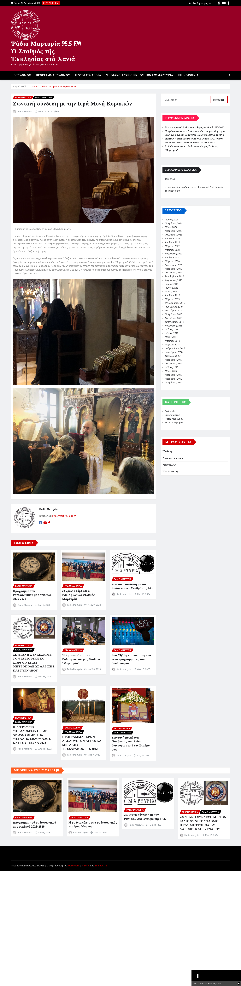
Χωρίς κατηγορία (174, 422)
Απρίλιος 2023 (172, 238)
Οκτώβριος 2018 (173, 318)
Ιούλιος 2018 (171, 329)
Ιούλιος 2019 (171, 284)
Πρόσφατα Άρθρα (88, 75)
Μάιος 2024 (171, 227)
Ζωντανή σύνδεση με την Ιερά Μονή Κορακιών (53, 86)
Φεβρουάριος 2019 (175, 302)
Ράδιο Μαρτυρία (174, 418)
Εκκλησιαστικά (172, 414)
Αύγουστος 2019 (173, 280)
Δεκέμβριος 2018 (174, 310)
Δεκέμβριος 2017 (174, 355)
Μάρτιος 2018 (172, 344)
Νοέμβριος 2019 (173, 268)
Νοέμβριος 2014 (173, 382)
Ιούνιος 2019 (171, 287)
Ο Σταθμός (22, 75)
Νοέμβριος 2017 (173, 359)
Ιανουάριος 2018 (174, 352)
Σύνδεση (167, 451)
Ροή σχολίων (169, 464)
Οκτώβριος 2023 (173, 234)
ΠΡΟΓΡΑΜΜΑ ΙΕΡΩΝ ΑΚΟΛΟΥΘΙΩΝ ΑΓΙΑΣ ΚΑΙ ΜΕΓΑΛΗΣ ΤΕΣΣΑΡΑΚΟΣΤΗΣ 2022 (82, 743)
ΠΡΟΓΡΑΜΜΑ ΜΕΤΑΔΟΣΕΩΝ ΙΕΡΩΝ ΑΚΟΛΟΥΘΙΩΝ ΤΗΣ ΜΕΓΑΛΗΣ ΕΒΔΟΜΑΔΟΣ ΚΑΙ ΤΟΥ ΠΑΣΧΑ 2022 (32, 735)
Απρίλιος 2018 (172, 340)
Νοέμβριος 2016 (173, 374)
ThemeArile (101, 865)
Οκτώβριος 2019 (173, 272)
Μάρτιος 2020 (172, 261)
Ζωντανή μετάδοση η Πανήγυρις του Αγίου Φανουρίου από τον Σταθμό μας (131, 743)
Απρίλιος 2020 (172, 257)
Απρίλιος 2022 (172, 242)
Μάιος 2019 (171, 291)
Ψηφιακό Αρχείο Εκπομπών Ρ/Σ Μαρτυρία (139, 75)
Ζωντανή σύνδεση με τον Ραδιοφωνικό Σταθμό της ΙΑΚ (133, 586)
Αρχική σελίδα (20, 86)
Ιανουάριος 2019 (174, 306)
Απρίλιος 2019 (172, 295)
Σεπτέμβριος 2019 (174, 276)
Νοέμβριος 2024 (173, 223)
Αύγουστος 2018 (173, 325)
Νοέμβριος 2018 (173, 314)
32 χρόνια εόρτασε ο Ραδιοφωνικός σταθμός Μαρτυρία (78, 595)
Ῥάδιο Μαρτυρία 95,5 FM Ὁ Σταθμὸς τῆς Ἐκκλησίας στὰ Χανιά (46, 51)
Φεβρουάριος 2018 (175, 348)
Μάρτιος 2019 (172, 299)
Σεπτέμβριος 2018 (174, 321)
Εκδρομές (170, 411)
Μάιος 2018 (171, 336)
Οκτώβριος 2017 (173, 363)
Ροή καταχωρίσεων (172, 458)
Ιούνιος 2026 (171, 219)
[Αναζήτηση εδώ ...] (229, 74)
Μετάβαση (219, 99)
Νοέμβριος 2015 (173, 378)
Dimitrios (170, 178)
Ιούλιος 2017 (171, 367)
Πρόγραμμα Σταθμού (53, 75)
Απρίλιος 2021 (172, 249)
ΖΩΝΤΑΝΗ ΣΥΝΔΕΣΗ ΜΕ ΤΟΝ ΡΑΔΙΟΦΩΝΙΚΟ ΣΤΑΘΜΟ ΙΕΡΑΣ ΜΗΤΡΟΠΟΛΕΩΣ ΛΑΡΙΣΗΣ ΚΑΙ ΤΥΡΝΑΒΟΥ (34, 662)
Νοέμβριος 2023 (173, 230)
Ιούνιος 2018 (171, 333)
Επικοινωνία (188, 75)
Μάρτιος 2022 (172, 246)
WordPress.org (170, 471)
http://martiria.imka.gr (64, 515)
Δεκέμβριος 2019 (174, 265)
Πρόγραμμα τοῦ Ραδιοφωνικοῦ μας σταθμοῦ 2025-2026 (32, 595)
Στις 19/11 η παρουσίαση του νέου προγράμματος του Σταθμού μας (131, 659)
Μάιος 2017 (171, 371)
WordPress (73, 865)
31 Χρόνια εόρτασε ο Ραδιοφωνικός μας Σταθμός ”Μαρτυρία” (81, 659)
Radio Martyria (25, 111)
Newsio (86, 865)
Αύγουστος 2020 (173, 253)
